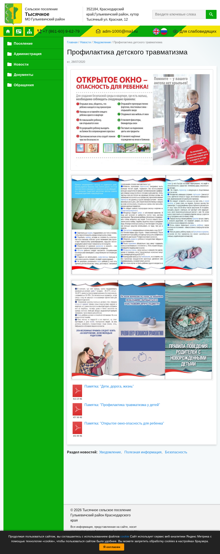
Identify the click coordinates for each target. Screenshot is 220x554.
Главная (7, 31)
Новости (85, 42)
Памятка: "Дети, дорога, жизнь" (109, 386)
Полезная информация (143, 452)
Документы (23, 75)
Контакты (18, 31)
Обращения (24, 85)
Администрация (27, 54)
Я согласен (111, 547)
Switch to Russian (163, 31)
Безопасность (176, 452)
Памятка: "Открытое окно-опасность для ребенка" (124, 423)
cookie (124, 536)
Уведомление (102, 42)
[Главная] (13, 14)
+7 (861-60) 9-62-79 (61, 31)
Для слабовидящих (198, 31)
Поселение (23, 43)
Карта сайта (29, 31)
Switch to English (156, 31)
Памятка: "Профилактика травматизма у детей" (122, 405)
